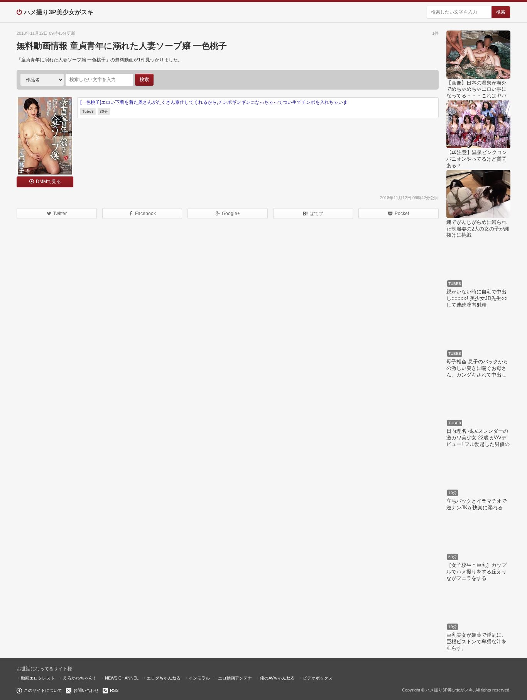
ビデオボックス (318, 678)
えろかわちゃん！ (80, 678)
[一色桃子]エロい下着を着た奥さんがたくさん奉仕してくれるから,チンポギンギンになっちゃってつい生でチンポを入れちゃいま (214, 102)
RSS (114, 690)
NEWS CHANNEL (122, 678)
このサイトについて (43, 690)
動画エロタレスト (38, 678)
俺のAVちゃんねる (277, 678)
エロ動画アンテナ (235, 678)
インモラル (199, 678)
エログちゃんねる (164, 678)
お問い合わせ (86, 690)
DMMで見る (48, 181)
